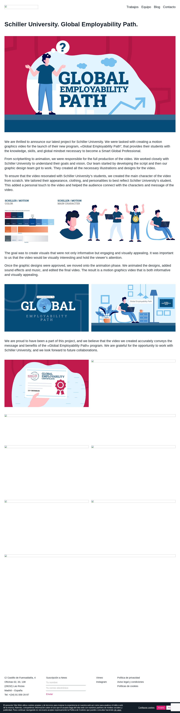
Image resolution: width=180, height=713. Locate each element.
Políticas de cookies (127, 686)
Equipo (146, 7)
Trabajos (132, 7)
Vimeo (99, 677)
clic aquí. (117, 710)
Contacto (169, 7)
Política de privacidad (128, 677)
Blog (157, 7)
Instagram (101, 682)
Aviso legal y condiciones (130, 682)
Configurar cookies (146, 708)
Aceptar (161, 708)
